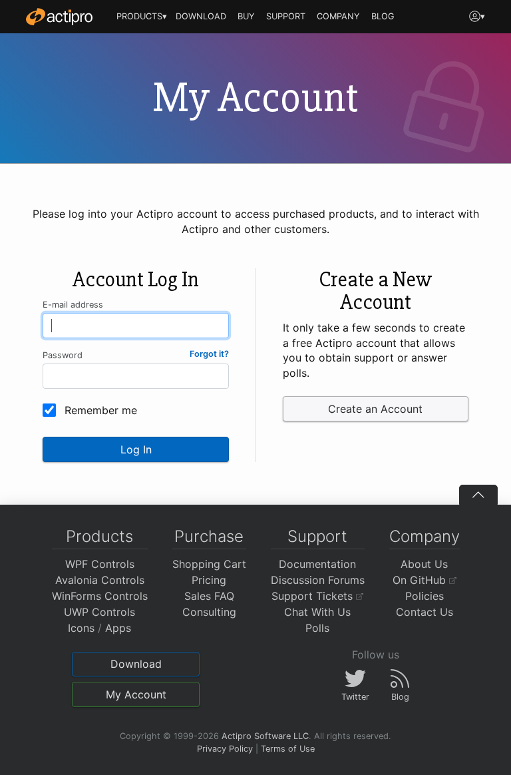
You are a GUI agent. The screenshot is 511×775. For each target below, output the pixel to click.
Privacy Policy (225, 749)
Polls (317, 628)
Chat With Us (317, 612)
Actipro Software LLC (265, 736)
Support (317, 536)
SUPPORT (285, 16)
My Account (136, 694)
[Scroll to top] (478, 495)
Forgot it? (209, 354)
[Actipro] (59, 16)
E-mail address (73, 305)
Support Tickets (313, 596)
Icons (81, 628)
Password (63, 355)
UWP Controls (99, 612)
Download (136, 663)
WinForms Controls (100, 596)
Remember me (101, 410)
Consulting (209, 612)
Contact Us (424, 612)
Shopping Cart (209, 564)
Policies (424, 596)
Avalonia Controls (99, 580)
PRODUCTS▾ (141, 16)
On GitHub (421, 580)
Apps (118, 628)
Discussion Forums (318, 580)
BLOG (383, 16)
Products (99, 536)
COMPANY (338, 16)
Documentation (317, 564)
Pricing (209, 580)
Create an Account (375, 408)
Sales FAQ (209, 596)
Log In (136, 449)
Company (424, 536)
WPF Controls (99, 564)
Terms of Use (288, 749)
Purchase (209, 536)
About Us (424, 564)
